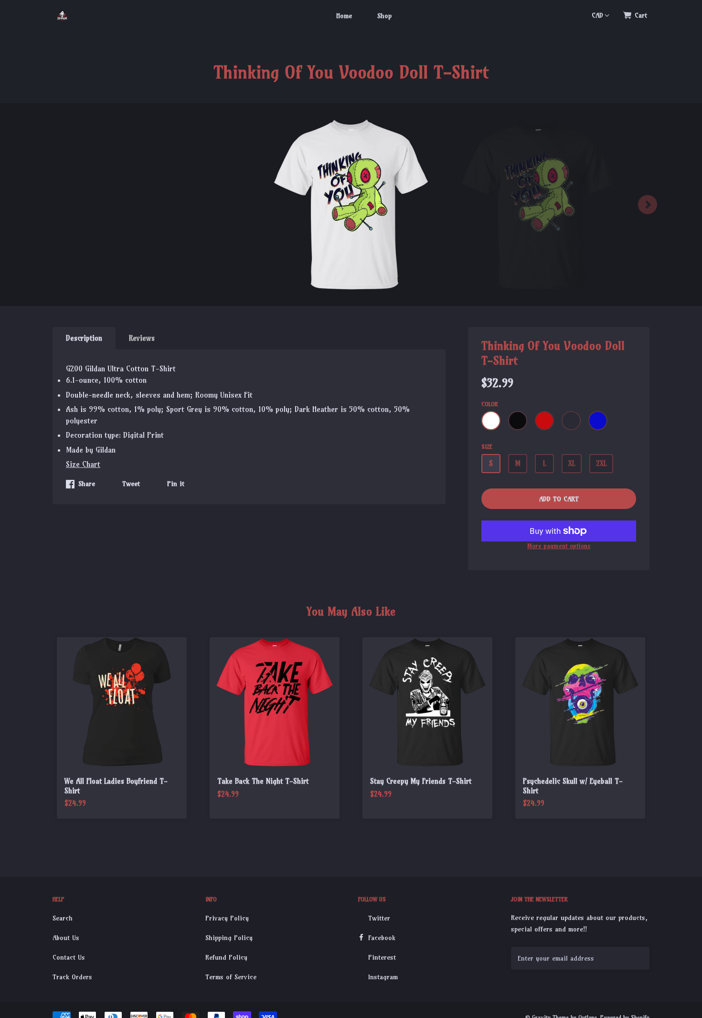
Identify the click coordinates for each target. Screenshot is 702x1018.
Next (647, 204)
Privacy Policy (227, 918)
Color (489, 404)
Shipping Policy (229, 937)
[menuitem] (344, 15)
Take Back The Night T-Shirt (262, 781)
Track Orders (72, 977)
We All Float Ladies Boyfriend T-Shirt (116, 786)
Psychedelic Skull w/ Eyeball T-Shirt (573, 786)
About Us (66, 937)
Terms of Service (230, 977)
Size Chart (83, 464)
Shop (384, 15)
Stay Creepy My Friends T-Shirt (420, 781)
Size (486, 446)
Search (63, 918)
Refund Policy (226, 957)
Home (344, 15)
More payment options (558, 546)
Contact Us (69, 957)
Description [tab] (84, 338)
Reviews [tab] (142, 338)
